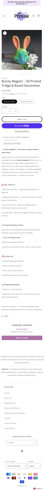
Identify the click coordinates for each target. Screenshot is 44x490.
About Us (8, 398)
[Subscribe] (34, 442)
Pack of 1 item (9, 102)
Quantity (4, 107)
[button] (4, 15)
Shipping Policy (10, 403)
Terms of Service (10, 423)
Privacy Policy (9, 428)
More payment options (22, 131)
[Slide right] (26, 74)
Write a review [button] (22, 338)
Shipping (11, 93)
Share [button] (6, 316)
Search (7, 393)
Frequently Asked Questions (15, 413)
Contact (7, 418)
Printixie (24, 486)
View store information (12, 143)
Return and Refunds (12, 408)
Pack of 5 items (26, 102)
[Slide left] (17, 74)
